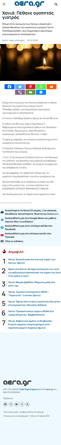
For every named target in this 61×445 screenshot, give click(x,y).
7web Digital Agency (29, 389)
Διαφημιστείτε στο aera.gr (32, 412)
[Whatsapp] (41, 86)
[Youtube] (16, 404)
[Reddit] (51, 86)
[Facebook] (9, 86)
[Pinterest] (30, 86)
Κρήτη (5, 40)
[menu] (4, 4)
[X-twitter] (22, 404)
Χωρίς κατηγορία (17, 40)
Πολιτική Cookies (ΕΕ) (40, 416)
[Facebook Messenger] (41, 92)
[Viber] (20, 92)
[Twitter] (20, 86)
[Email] (30, 92)
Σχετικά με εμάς (11, 412)
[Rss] (27, 404)
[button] (56, 4)
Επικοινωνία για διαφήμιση (16, 416)
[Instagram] (11, 404)
